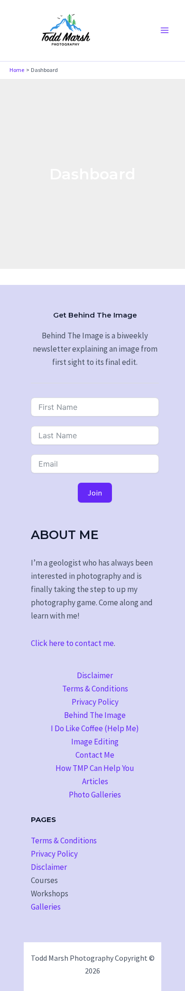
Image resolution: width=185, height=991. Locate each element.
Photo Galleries (95, 794)
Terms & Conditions (95, 688)
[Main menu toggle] (165, 31)
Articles (95, 781)
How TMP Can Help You (95, 768)
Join (95, 492)
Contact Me (94, 755)
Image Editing (95, 741)
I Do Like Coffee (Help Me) (95, 728)
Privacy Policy (95, 702)
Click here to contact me (72, 643)
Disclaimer (95, 675)
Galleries (46, 907)
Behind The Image (95, 715)
